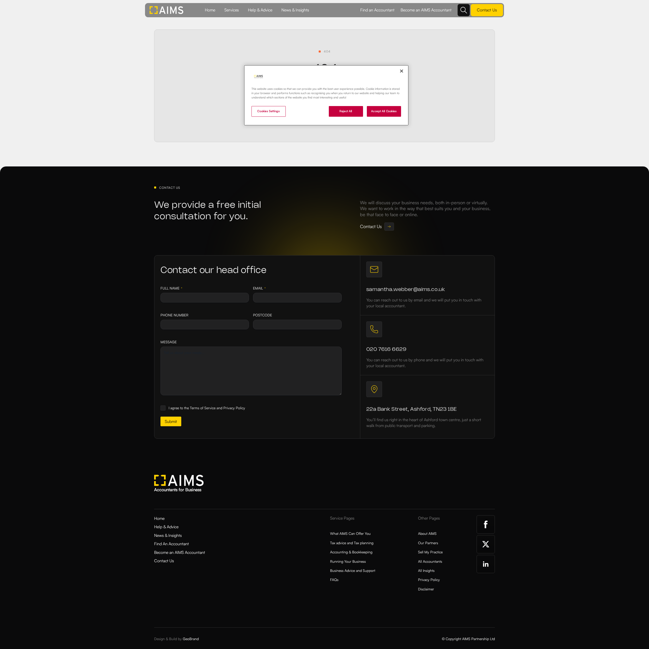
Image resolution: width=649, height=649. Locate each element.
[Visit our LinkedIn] (486, 564)
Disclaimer (426, 589)
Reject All (345, 111)
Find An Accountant (171, 543)
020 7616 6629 (386, 349)
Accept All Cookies (383, 111)
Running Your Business (348, 561)
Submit (171, 421)
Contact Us (164, 560)
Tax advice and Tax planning (351, 543)
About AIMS (427, 533)
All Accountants (430, 561)
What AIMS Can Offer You (350, 533)
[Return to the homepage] (167, 10)
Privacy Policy (429, 579)
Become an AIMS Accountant (426, 9)
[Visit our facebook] (486, 524)
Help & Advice (260, 9)
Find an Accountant (377, 9)
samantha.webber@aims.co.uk (405, 289)
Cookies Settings (268, 111)
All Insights (426, 570)
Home (210, 9)
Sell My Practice (430, 552)
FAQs (334, 579)
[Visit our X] (486, 544)
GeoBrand (191, 639)
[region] (326, 95)
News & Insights (295, 9)
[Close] (401, 71)
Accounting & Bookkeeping (351, 552)
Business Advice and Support (352, 570)
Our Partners (428, 543)
